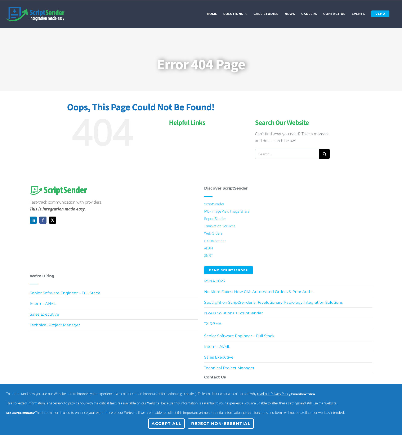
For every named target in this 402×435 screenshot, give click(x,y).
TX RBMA (213, 323)
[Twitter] (52, 220)
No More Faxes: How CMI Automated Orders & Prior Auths (258, 291)
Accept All (166, 423)
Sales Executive (44, 314)
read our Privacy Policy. (274, 393)
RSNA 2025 (214, 281)
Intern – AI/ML (43, 303)
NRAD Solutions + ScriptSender (233, 313)
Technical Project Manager (55, 325)
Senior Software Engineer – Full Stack (65, 293)
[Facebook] (42, 220)
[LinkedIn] (33, 220)
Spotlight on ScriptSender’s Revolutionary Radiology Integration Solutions (273, 302)
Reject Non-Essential (220, 423)
